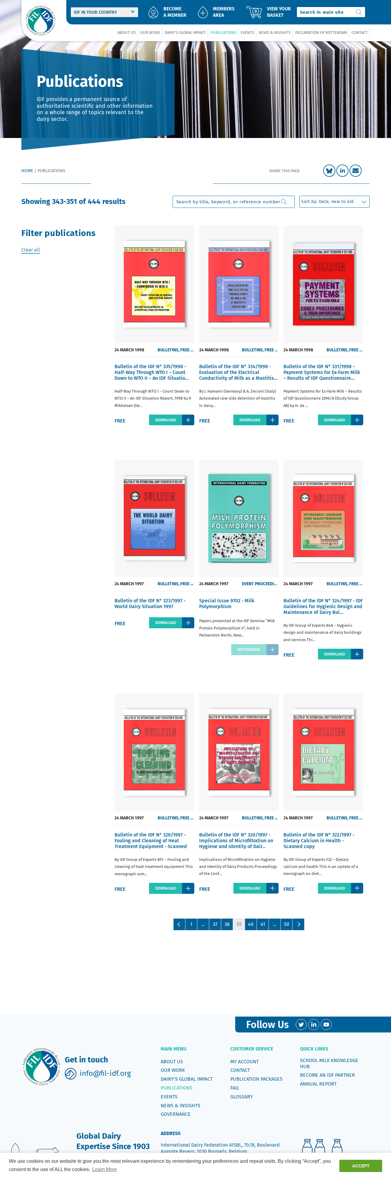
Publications (176, 1088)
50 (286, 924)
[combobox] (331, 12)
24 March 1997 (129, 583)
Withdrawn (248, 649)
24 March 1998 (129, 350)
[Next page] (298, 924)
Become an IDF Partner (327, 1075)
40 (251, 924)
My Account (244, 1062)
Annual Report (318, 1084)
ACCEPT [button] (361, 1165)
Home (27, 170)
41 (263, 924)
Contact (240, 1070)
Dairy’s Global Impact (187, 1079)
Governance (176, 1114)
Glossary (241, 1097)
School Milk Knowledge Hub (329, 1063)
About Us (172, 1062)
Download (165, 420)
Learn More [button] (104, 1169)
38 (227, 924)
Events (169, 1097)
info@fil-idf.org (105, 1073)
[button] (126, 32)
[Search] (359, 12)
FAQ (234, 1088)
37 (215, 924)
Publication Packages (256, 1079)
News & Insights (180, 1105)
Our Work (173, 1070)
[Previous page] (179, 924)
